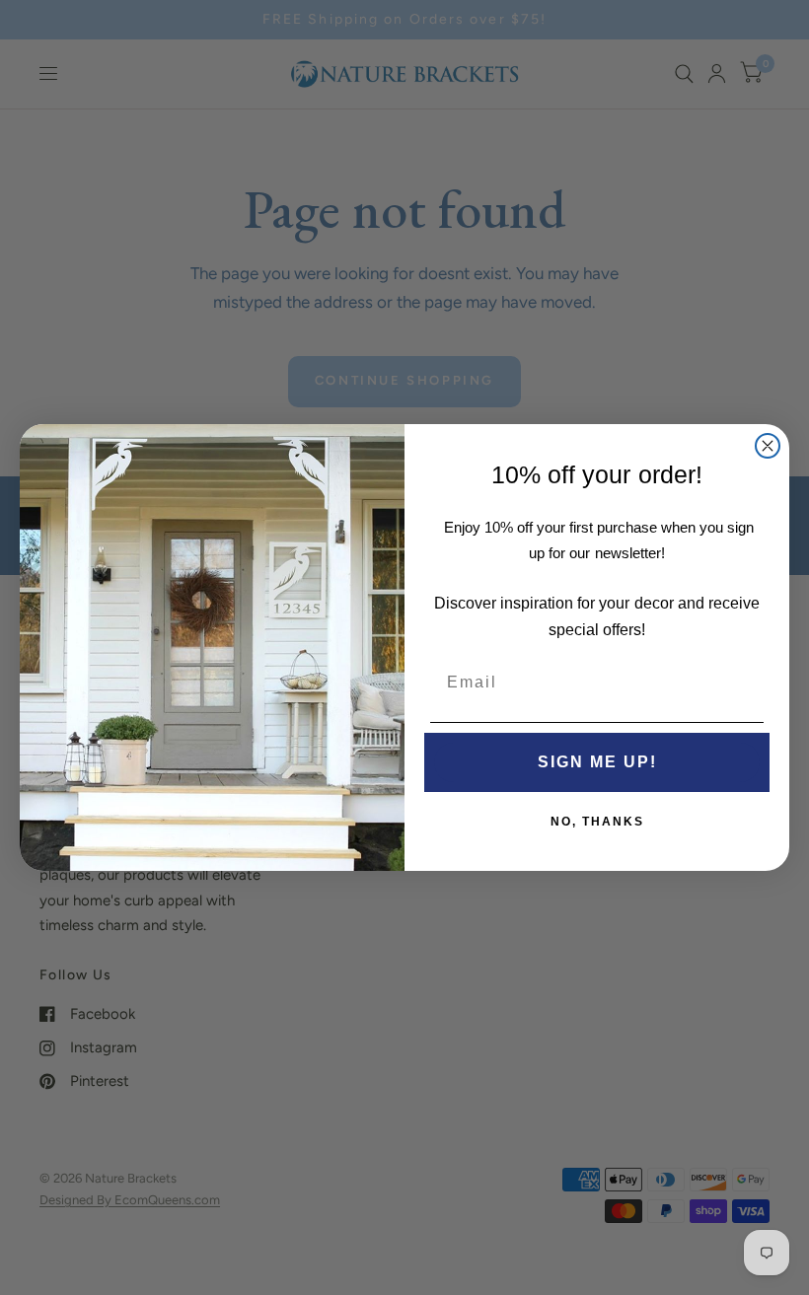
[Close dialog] (767, 446)
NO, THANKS (597, 821)
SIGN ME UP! (597, 762)
